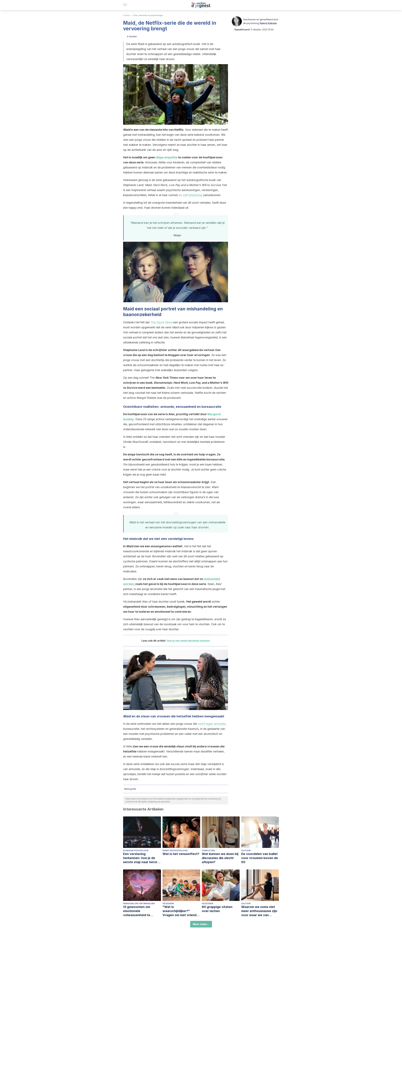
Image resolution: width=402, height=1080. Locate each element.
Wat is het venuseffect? (181, 854)
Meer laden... (201, 924)
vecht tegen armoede (211, 723)
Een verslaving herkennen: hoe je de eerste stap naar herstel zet (141, 858)
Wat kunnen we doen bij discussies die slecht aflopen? (220, 858)
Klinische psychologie (136, 850)
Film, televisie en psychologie (148, 15)
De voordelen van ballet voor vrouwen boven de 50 (259, 858)
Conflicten (208, 850)
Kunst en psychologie (175, 850)
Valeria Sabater (268, 23)
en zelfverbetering (190, 195)
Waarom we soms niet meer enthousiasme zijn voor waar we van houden (259, 911)
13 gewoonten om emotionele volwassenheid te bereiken (136, 911)
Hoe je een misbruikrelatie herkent (188, 640)
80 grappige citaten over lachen (217, 909)
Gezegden (168, 903)
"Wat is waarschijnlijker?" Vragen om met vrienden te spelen (181, 911)
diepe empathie (166, 157)
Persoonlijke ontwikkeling (139, 903)
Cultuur (126, 15)
